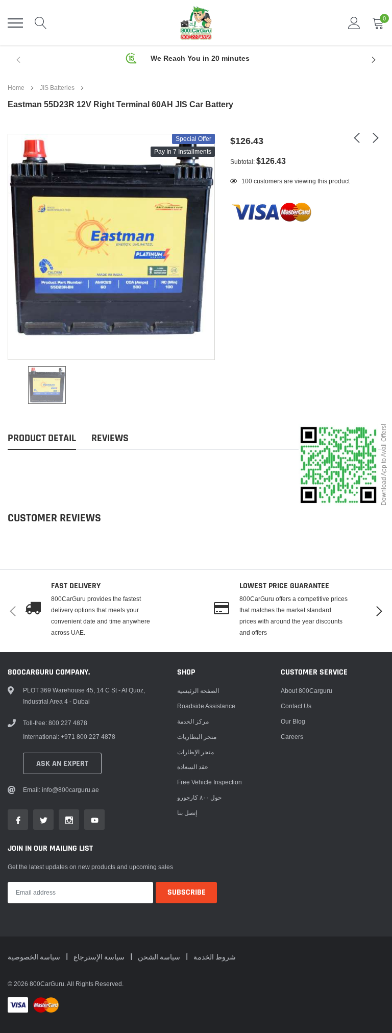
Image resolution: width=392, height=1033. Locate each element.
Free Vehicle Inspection (209, 782)
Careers (292, 736)
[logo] (196, 22)
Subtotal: (242, 161)
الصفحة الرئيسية (198, 690)
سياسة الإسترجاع (100, 957)
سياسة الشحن (160, 957)
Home (16, 87)
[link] (47, 385)
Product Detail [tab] (42, 438)
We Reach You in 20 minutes (200, 58)
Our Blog (293, 721)
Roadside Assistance (206, 706)
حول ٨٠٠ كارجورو (199, 797)
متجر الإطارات (195, 752)
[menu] (15, 23)
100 (246, 181)
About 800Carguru (306, 690)
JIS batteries (57, 87)
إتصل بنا (187, 812)
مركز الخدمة (193, 721)
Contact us (296, 706)
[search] (41, 23)
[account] (354, 23)
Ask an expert (62, 763)
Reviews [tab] (110, 438)
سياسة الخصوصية (35, 957)
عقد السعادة (192, 767)
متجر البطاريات (196, 736)
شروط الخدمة (214, 957)
